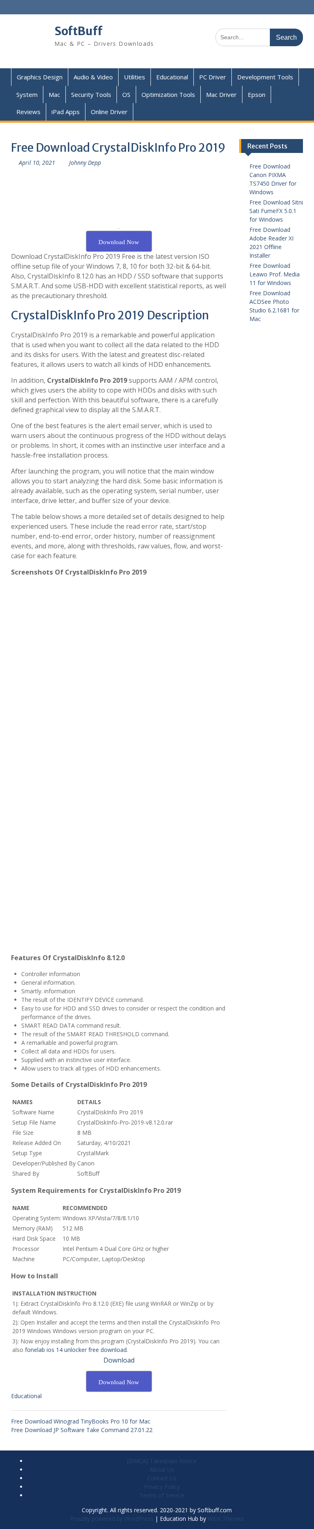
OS (126, 94)
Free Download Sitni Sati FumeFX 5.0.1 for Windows (276, 210)
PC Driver (212, 77)
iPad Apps (66, 112)
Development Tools (265, 77)
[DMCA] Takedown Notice (162, 1461)
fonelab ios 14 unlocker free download (76, 1350)
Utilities (134, 77)
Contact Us (162, 1478)
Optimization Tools (168, 94)
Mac (54, 94)
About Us (162, 1469)
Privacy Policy (162, 1487)
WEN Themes (226, 1518)
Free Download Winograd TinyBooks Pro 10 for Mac (80, 1421)
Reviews (28, 112)
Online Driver (109, 112)
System (27, 94)
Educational (172, 77)
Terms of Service (161, 1495)
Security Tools (91, 94)
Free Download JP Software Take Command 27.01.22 (82, 1430)
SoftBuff (78, 31)
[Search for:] (259, 37)
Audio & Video (93, 77)
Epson (256, 94)
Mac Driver (221, 94)
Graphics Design (40, 77)
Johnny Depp (85, 162)
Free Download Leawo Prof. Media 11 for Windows (274, 274)
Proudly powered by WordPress (111, 1518)
